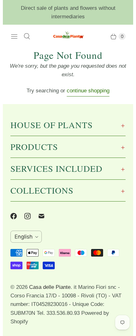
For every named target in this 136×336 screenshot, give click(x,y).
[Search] (27, 36)
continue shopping (88, 91)
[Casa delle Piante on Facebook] (17, 216)
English (24, 236)
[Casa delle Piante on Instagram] (31, 216)
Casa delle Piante (50, 287)
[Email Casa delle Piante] (45, 216)
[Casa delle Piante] (68, 36)
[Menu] (14, 36)
